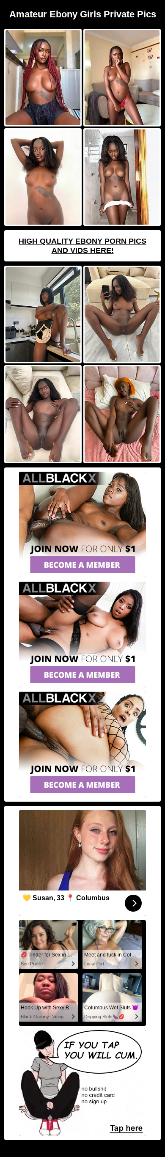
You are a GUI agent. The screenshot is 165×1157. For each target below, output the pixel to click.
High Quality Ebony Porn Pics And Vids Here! (82, 246)
